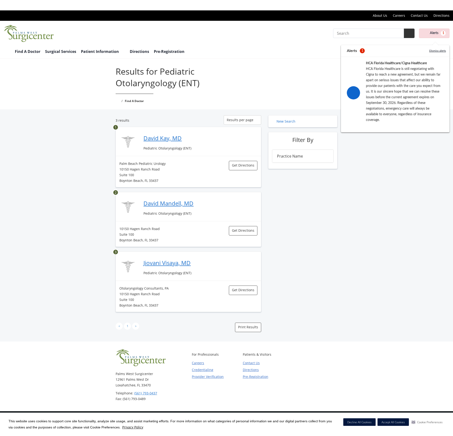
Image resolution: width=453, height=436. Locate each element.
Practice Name (290, 156)
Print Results (248, 327)
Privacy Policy (132, 427)
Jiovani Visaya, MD (167, 263)
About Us (380, 15)
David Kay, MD (162, 138)
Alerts (437, 33)
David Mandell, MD (168, 203)
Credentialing (202, 370)
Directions (441, 15)
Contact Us (419, 15)
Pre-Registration (169, 51)
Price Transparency (434, 5)
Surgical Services (60, 51)
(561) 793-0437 (145, 393)
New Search (286, 121)
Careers (399, 15)
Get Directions (243, 165)
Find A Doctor (27, 51)
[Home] (7, 52)
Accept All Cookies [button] (393, 422)
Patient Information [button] (100, 51)
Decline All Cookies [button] (359, 422)
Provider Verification (208, 376)
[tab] (302, 156)
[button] (427, 422)
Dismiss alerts (437, 50)
